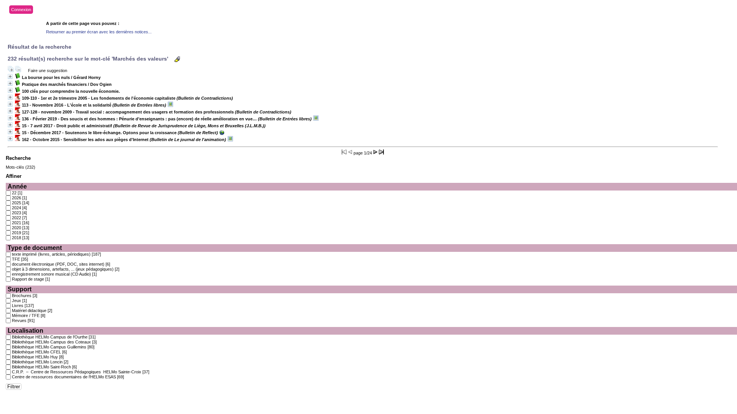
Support (19, 289)
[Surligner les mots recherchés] (177, 59)
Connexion (21, 9)
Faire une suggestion (47, 70)
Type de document (35, 248)
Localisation (25, 330)
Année (17, 186)
